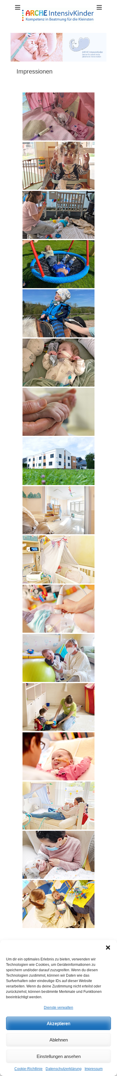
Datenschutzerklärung (64, 1069)
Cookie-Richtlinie (28, 1069)
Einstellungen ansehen (59, 1056)
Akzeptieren (58, 1023)
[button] (108, 948)
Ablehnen (59, 1039)
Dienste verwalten (58, 1007)
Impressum (94, 1069)
